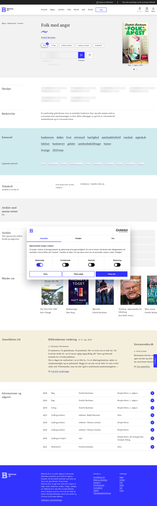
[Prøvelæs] (81, 55)
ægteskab (140, 137)
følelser (45, 143)
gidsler (71, 143)
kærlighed (93, 137)
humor (107, 143)
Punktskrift (98, 45)
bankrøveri (58, 143)
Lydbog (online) (66, 45)
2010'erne (58, 150)
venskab (128, 137)
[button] (98, 393)
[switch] (65, 265)
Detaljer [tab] (78, 238)
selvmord (79, 137)
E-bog (53, 45)
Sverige (45, 150)
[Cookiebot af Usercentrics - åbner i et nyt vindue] (118, 230)
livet (68, 137)
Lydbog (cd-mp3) (83, 45)
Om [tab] (112, 238)
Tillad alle (111, 274)
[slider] (135, 44)
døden (60, 137)
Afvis (45, 274)
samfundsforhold (111, 137)
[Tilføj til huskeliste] (89, 55)
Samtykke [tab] (44, 238)
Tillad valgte (78, 274)
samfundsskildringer (89, 143)
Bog (44, 45)
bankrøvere (47, 137)
